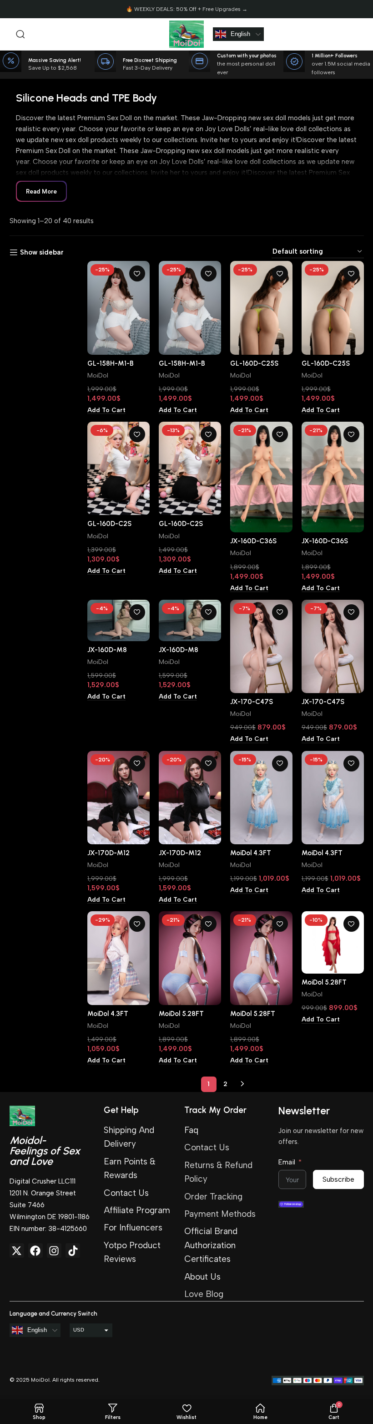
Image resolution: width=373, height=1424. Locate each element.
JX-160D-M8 (107, 650)
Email (286, 1162)
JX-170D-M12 (108, 853)
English (240, 34)
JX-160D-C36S (253, 541)
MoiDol (97, 375)
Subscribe (338, 1179)
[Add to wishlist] (137, 273)
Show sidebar (42, 252)
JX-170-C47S (251, 702)
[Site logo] (186, 34)
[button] (106, 410)
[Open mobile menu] (6, 34)
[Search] (20, 34)
